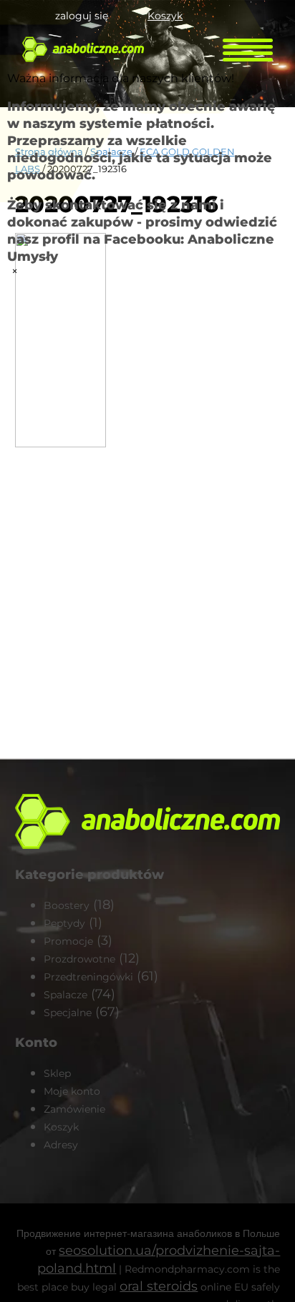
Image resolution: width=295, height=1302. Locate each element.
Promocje (68, 941)
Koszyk (165, 15)
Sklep (57, 1073)
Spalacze (65, 994)
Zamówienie (74, 1109)
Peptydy (64, 923)
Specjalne (68, 1012)
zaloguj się (81, 15)
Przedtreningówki (88, 976)
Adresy (61, 1144)
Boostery (67, 905)
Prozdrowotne (79, 959)
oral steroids (159, 1286)
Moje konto (72, 1091)
